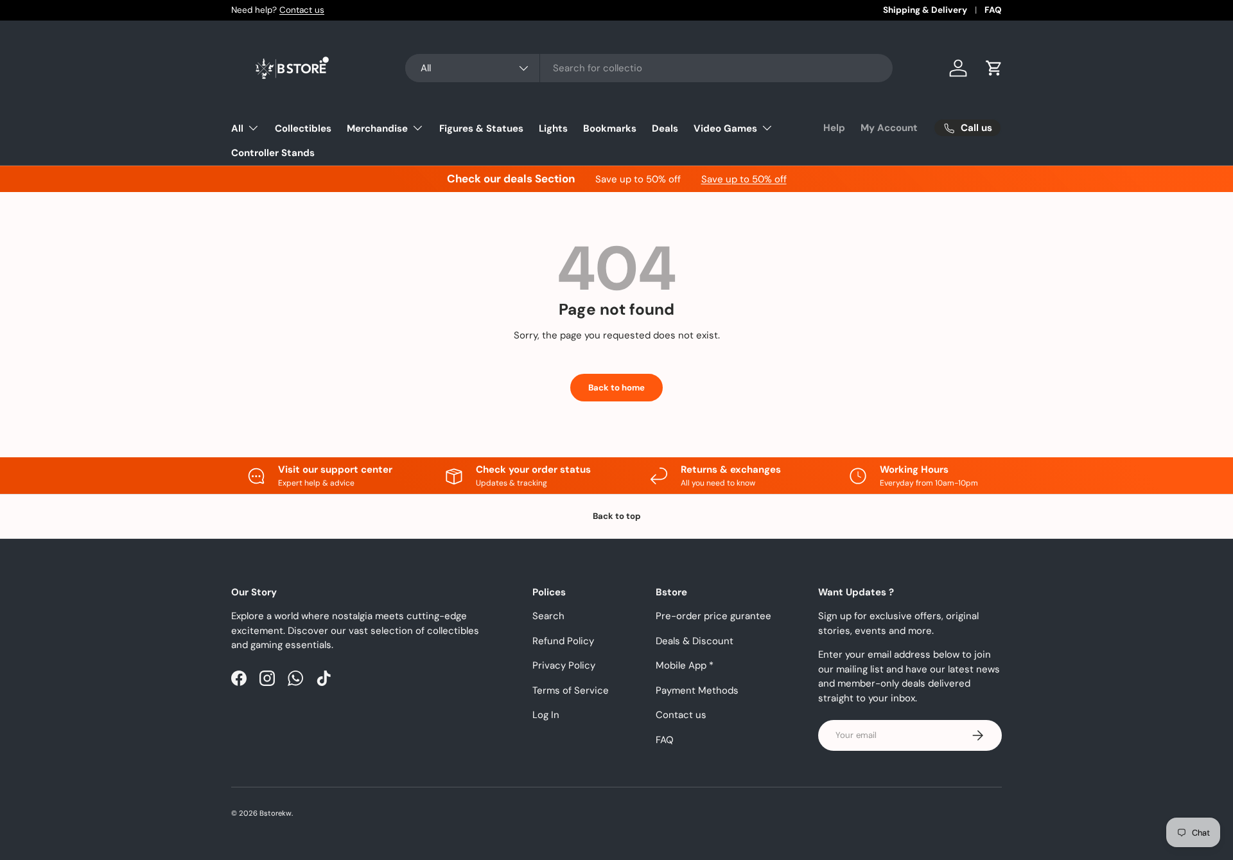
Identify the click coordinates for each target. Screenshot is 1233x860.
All (237, 128)
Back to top (617, 516)
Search (548, 616)
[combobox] (649, 68)
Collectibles (303, 128)
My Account (889, 127)
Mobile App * (684, 665)
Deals (665, 128)
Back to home (616, 387)
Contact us (301, 9)
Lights (553, 128)
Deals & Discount (694, 641)
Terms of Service (570, 690)
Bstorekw (275, 813)
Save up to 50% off (744, 179)
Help (834, 127)
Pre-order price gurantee (713, 616)
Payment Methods (697, 690)
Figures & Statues (481, 128)
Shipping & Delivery (925, 9)
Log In (545, 714)
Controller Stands (273, 152)
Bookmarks (609, 128)
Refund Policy (563, 641)
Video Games (725, 128)
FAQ (993, 9)
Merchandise (377, 128)
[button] (994, 68)
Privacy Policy (563, 665)
